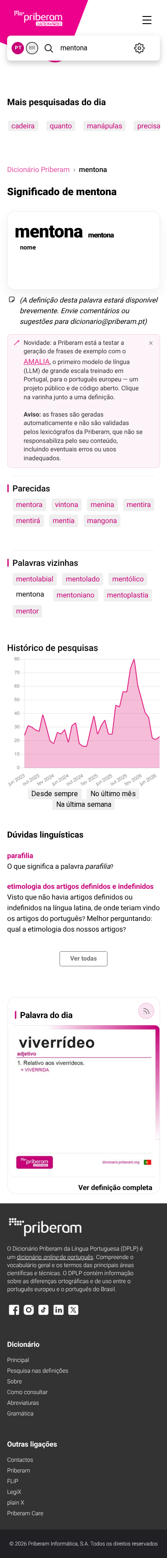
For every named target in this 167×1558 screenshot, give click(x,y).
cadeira (22, 126)
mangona (102, 520)
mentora (29, 504)
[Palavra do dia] (146, 1011)
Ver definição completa (115, 1187)
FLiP (12, 1481)
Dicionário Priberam (38, 169)
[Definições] (139, 48)
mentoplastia (127, 595)
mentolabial (34, 579)
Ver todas (83, 958)
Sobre (14, 1381)
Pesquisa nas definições (37, 1371)
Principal (18, 1360)
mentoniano (75, 595)
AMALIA (37, 361)
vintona (66, 504)
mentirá (28, 520)
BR (32, 48)
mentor (27, 611)
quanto (60, 126)
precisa (148, 126)
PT (18, 48)
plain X (15, 1503)
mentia (63, 520)
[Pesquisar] (48, 48)
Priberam (18, 1471)
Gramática (20, 1414)
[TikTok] (43, 1314)
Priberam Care (25, 1513)
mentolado (83, 579)
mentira (138, 504)
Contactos (20, 1460)
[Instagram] (28, 1314)
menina (102, 504)
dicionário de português (55, 1257)
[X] (73, 1314)
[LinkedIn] (58, 1314)
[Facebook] (13, 1314)
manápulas (104, 126)
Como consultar (27, 1392)
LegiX (14, 1492)
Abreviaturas (23, 1403)
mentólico (128, 579)
